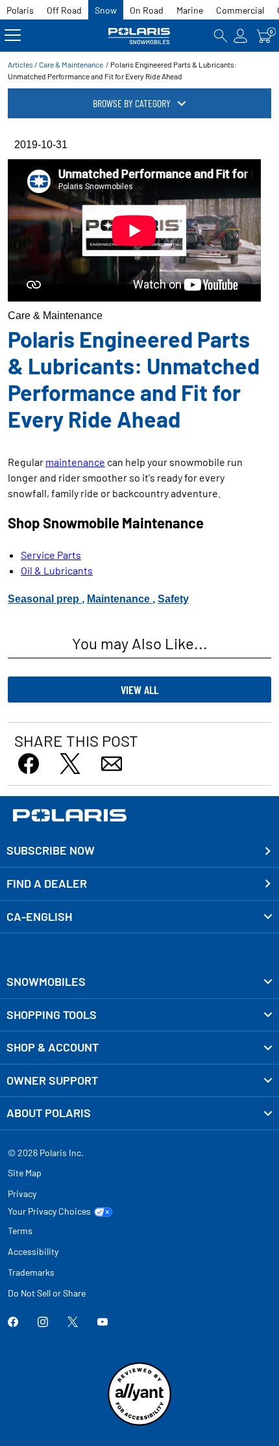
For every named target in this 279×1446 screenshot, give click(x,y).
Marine (189, 10)
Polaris (20, 10)
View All (139, 689)
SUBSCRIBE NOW (50, 850)
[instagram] (43, 1323)
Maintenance (119, 598)
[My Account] (240, 35)
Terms (20, 1230)
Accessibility (33, 1251)
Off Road (64, 10)
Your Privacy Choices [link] (49, 1211)
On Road (147, 10)
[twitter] (72, 1323)
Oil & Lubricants (57, 570)
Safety (173, 598)
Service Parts (51, 555)
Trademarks (31, 1272)
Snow (106, 10)
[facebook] (13, 1323)
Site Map (25, 1172)
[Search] (220, 35)
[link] (139, 982)
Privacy (22, 1193)
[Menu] (12, 35)
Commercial (240, 10)
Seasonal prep (45, 598)
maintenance (75, 462)
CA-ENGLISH (39, 916)
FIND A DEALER (46, 883)
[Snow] (139, 35)
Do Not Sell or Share (47, 1292)
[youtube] (102, 1323)
